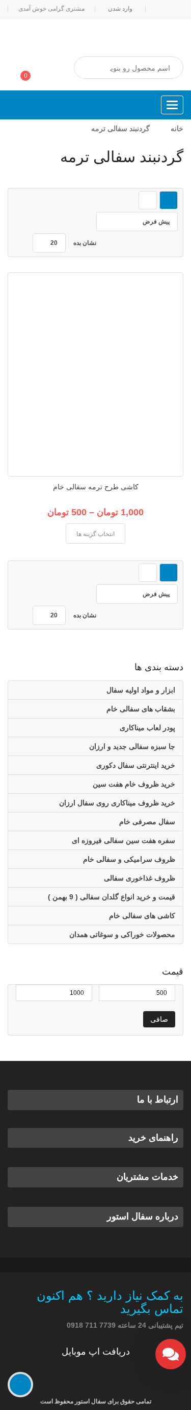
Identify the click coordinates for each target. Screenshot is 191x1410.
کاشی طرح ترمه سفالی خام (96, 487)
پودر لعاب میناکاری (147, 728)
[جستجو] (91, 68)
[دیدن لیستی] (148, 200)
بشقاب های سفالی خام (140, 709)
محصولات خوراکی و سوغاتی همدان (122, 934)
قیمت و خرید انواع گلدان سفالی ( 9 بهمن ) (111, 897)
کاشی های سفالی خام (142, 916)
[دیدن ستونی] (168, 200)
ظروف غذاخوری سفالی (139, 878)
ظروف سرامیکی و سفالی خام (129, 859)
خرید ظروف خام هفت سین (134, 784)
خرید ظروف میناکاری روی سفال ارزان (117, 803)
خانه (177, 128)
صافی (159, 1019)
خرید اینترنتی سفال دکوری (135, 765)
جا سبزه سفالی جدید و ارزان (132, 746)
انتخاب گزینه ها (95, 534)
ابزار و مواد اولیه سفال (140, 690)
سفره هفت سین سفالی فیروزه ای (123, 840)
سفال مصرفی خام (147, 822)
